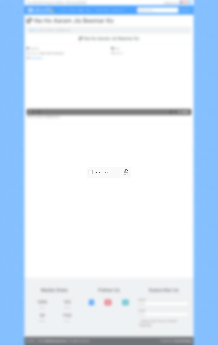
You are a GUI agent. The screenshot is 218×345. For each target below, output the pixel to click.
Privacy (123, 177)
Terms (128, 177)
